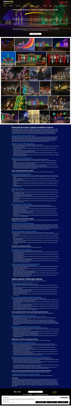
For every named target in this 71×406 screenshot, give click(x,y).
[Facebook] (15, 392)
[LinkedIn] (20, 392)
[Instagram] (17, 392)
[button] (11, 6)
